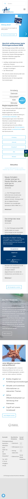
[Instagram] (21, 450)
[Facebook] (21, 443)
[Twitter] (21, 447)
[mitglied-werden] (22, 97)
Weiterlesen (8, 209)
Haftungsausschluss (14, 447)
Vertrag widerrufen (14, 451)
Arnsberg (14, 90)
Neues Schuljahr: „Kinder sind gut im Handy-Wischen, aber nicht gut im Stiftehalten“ (13, 181)
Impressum (14, 443)
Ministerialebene (19, 127)
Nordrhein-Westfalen (11, 116)
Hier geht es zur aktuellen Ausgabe (9, 34)
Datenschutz (14, 456)
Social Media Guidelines (22, 457)
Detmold (14, 93)
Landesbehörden (16, 129)
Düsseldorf (14, 97)
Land (3, 116)
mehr (14, 256)
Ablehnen (14, 252)
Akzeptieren (14, 249)
